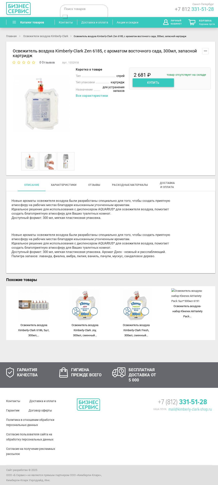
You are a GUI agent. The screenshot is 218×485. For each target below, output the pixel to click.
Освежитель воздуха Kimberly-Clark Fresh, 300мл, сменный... (136, 330)
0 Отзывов (47, 62)
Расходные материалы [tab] (130, 184)
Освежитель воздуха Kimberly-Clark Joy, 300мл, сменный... (85, 330)
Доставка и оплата (42, 401)
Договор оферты (40, 410)
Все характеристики (92, 96)
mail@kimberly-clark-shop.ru (190, 409)
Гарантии (12, 410)
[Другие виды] (23, 161)
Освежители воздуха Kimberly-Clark (45, 36)
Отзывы (94, 184)
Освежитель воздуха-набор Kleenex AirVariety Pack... (187, 311)
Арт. (64, 62)
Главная (11, 36)
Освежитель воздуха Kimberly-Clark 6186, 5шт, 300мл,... (33, 330)
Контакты (13, 401)
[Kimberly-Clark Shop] (29, 8)
